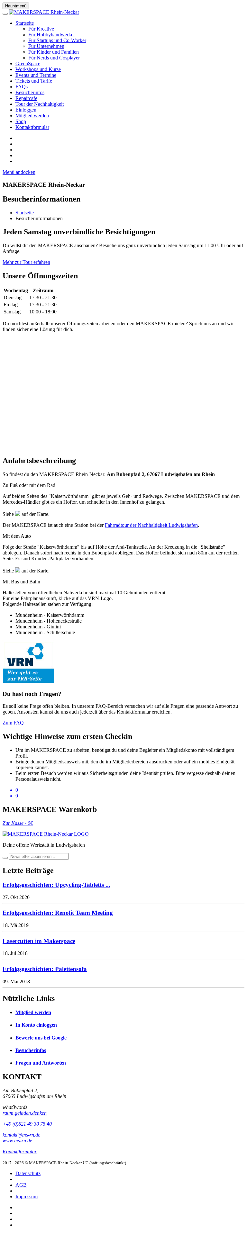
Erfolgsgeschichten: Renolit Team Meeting (58, 912)
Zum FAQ (13, 722)
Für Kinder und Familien (53, 52)
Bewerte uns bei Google (41, 1037)
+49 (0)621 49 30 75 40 (27, 1124)
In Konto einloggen (36, 1025)
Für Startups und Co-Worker (57, 40)
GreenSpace (27, 63)
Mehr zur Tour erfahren (26, 262)
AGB (21, 1185)
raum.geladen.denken (25, 1113)
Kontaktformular (32, 127)
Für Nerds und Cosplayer (54, 57)
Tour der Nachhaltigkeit (39, 104)
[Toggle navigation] (5, 14)
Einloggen (25, 110)
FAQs (21, 86)
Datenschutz (28, 1173)
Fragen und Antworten (40, 1063)
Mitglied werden (32, 115)
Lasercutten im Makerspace (39, 941)
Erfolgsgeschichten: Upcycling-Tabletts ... (56, 884)
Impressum (26, 1196)
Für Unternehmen (46, 46)
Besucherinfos (29, 92)
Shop (20, 121)
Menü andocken (19, 172)
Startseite (24, 23)
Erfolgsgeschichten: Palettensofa (45, 969)
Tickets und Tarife (33, 81)
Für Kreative (41, 29)
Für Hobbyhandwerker (51, 34)
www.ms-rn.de (17, 1140)
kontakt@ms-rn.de (21, 1135)
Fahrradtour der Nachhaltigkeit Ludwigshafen (151, 525)
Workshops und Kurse (38, 69)
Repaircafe (26, 98)
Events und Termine (35, 75)
